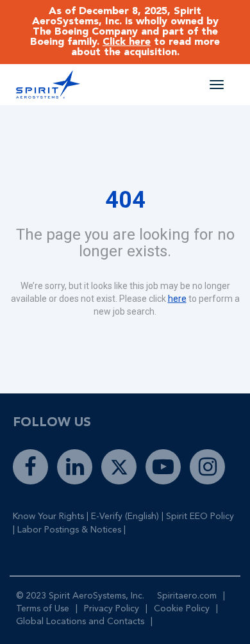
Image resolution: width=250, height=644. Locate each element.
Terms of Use (42, 608)
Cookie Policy (182, 608)
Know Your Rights (48, 516)
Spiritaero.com (187, 595)
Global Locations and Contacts (80, 621)
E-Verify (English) (125, 516)
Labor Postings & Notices (69, 529)
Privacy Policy (111, 608)
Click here (127, 42)
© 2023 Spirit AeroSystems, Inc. (80, 595)
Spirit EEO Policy (200, 516)
